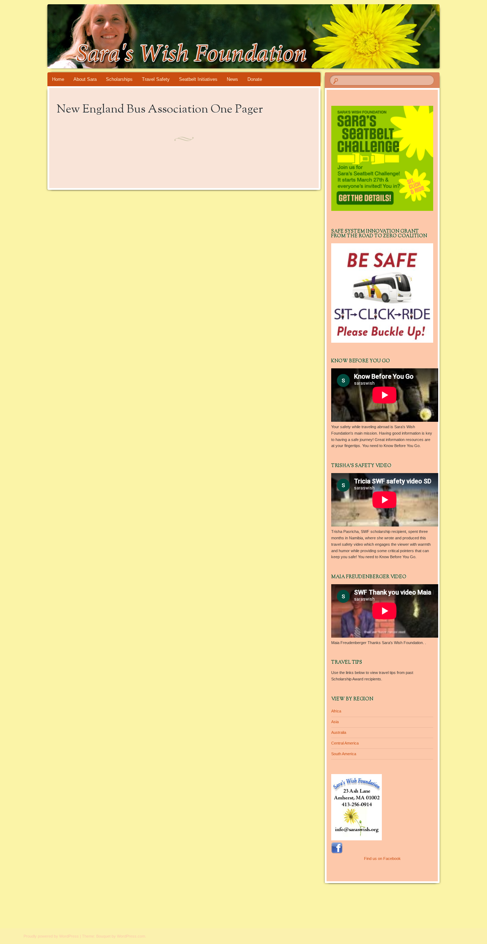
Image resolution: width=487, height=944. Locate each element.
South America (343, 754)
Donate (254, 79)
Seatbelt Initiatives (198, 79)
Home (58, 79)
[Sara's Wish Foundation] (242, 36)
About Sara (85, 79)
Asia (335, 722)
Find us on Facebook (382, 858)
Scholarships (119, 79)
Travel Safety (156, 79)
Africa (336, 711)
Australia (338, 732)
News (232, 79)
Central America (345, 743)
